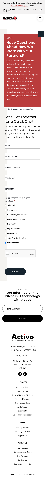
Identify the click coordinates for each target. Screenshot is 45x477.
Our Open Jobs (22, 427)
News (28, 9)
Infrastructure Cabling (16, 219)
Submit (15, 271)
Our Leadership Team (22, 452)
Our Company (22, 448)
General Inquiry (13, 210)
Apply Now (22, 435)
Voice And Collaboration (16, 238)
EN (4, 11)
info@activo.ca (22, 355)
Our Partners (13, 242)
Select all (11, 205)
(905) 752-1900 (9, 9)
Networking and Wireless (22, 395)
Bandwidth (11, 224)
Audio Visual (12, 233)
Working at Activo (22, 431)
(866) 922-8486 (31, 350)
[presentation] (20, 253)
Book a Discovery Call (19, 6)
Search (20, 9)
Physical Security (13, 228)
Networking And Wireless (17, 214)
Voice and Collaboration (22, 415)
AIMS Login (37, 9)
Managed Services (22, 399)
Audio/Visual (22, 407)
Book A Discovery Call (22, 464)
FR (9, 11)
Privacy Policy (29, 474)
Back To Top (15, 474)
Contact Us (22, 460)
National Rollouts (23, 387)
